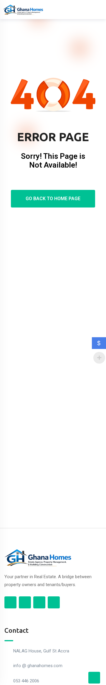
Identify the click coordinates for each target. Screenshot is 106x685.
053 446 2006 (26, 681)
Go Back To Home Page (53, 198)
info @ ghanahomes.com (37, 665)
